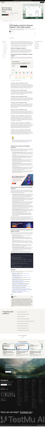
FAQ (32, 389)
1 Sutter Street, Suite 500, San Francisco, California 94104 (4, 400)
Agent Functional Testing (19, 385)
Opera (25, 388)
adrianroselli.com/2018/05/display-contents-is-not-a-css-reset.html (21, 286)
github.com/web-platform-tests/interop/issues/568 (19, 290)
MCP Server (18, 388)
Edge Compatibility (5, 45)
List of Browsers (26, 382)
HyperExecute (18, 393)
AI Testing (18, 392)
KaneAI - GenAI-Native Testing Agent (19, 382)
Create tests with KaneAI (34, 400)
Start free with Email (12, 14)
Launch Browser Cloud (34, 402)
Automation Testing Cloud (19, 381)
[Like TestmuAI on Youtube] (41, 425)
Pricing (19, 2)
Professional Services (19, 404)
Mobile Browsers (18, 69)
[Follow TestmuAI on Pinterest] (43, 425)
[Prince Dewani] (22, 301)
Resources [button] (13, 2)
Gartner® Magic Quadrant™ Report (41, 400)
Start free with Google (4, 14)
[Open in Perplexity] (2, 389)
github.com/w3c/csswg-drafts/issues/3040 (17, 280)
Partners (40, 388)
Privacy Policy (40, 393)
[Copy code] (32, 253)
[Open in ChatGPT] (1, 389)
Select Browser (13, 65)
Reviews (40, 386)
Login (34, 2)
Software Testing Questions (33, 393)
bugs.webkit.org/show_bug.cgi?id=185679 (17, 282)
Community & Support (41, 387)
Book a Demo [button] (38, 2)
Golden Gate (25, 394)
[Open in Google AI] (7, 389)
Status (32, 397)
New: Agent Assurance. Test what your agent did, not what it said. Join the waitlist (22, 0)
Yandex (25, 389)
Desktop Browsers (13, 69)
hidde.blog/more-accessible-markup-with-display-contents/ (20, 284)
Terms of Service (40, 392)
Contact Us (26, 412)
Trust (39, 395)
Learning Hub (10, 20)
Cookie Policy (40, 394)
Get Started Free (42, 2)
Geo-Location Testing (19, 398)
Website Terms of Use (41, 396)
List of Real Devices (26, 383)
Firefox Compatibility (5, 46)
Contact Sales (8, 371)
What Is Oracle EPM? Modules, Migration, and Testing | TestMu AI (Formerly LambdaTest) (36, 352)
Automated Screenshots (19, 397)
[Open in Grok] (5, 389)
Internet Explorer (26, 384)
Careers (40, 383)
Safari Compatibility (5, 47)
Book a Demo (14, 371)
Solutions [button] (10, 2)
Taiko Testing (25, 401)
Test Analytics (18, 403)
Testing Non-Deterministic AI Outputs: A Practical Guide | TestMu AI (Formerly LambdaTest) (9, 352)
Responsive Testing (19, 400)
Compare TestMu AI (19, 405)
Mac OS (25, 390)
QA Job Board (33, 391)
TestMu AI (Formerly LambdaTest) (5, 20)
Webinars (33, 388)
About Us (40, 382)
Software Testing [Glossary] (33, 390)
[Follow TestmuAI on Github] (42, 425)
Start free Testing (3, 384)
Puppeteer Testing (26, 400)
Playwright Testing (26, 399)
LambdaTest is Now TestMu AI (41, 381)
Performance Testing (19, 394)
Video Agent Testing (19, 386)
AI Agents (16, 2)
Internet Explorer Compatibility (5, 53)
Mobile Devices (26, 391)
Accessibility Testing (19, 399)
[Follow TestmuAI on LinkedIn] (40, 425)
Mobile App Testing (19, 391)
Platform (6, 2)
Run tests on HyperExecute (33, 403)
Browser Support (4, 43)
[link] (3, 2)
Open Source (40, 389)
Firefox (25, 385)
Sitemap (32, 396)
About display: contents (4, 42)
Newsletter (33, 387)
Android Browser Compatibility (5, 52)
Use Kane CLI (33, 401)
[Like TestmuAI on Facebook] (37, 425)
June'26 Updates (40, 402)
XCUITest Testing (33, 382)
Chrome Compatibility (5, 44)
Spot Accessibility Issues (34, 406)
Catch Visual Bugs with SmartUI (34, 405)
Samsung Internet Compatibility (5, 50)
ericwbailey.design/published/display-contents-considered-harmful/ (21, 288)
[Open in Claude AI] (4, 389)
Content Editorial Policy (41, 390)
